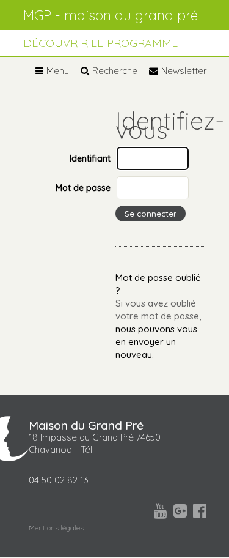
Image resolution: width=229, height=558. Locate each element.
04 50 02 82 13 (59, 480)
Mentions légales (56, 527)
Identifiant (90, 158)
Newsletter (183, 70)
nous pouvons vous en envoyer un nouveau (156, 341)
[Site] (114, 15)
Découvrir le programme (100, 43)
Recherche (114, 70)
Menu (57, 70)
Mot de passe (83, 187)
